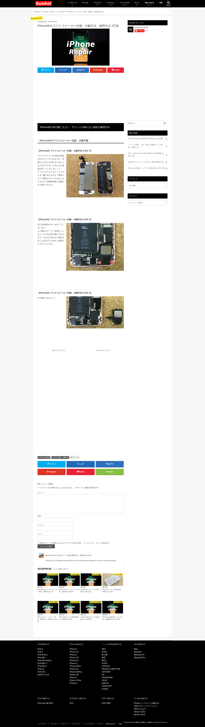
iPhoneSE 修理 (45, 457)
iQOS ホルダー (140, 709)
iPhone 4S (74, 652)
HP (103, 675)
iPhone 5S (74, 658)
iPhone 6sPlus (76, 672)
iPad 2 (40, 649)
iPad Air (40, 669)
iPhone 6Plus (75, 666)
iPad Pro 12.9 (43, 675)
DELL (104, 660)
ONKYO (105, 683)
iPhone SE (75, 457)
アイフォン (111, 3)
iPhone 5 (73, 655)
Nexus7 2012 (139, 712)
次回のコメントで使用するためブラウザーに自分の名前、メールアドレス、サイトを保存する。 (75, 543)
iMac (136, 649)
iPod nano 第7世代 (45, 703)
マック (137, 3)
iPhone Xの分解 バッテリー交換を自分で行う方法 (146, 168)
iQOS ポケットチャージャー (146, 706)
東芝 (104, 658)
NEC (104, 649)
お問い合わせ (149, 3)
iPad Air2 (41, 672)
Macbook (138, 652)
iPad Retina (42, 655)
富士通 (104, 655)
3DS (71, 703)
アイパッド (98, 3)
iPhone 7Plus (75, 680)
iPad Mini (41, 658)
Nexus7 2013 (139, 715)
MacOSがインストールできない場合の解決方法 (146, 162)
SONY (104, 652)
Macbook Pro (139, 658)
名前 (39, 516)
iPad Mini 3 (42, 663)
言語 (160, 3)
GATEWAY (106, 672)
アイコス (85, 3)
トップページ (72, 3)
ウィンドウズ (124, 3)
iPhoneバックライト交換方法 (146, 703)
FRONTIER (107, 686)
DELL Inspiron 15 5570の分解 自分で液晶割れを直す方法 (146, 154)
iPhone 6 (73, 663)
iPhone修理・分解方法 (61, 457)
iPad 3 (40, 652)
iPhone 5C (74, 660)
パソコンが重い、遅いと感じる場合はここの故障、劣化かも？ (145, 146)
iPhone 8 (73, 683)
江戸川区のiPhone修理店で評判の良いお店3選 (145, 138)
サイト (39, 534)
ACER (104, 663)
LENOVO (106, 666)
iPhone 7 (73, 678)
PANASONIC (107, 678)
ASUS (104, 680)
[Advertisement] (80, 98)
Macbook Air (139, 655)
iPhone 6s (74, 669)
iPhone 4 (73, 649)
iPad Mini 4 (42, 666)
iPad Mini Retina (44, 660)
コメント (40, 492)
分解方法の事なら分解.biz (144, 722)
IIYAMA (105, 689)
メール (40, 525)
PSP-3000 (106, 703)
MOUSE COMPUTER (111, 669)
